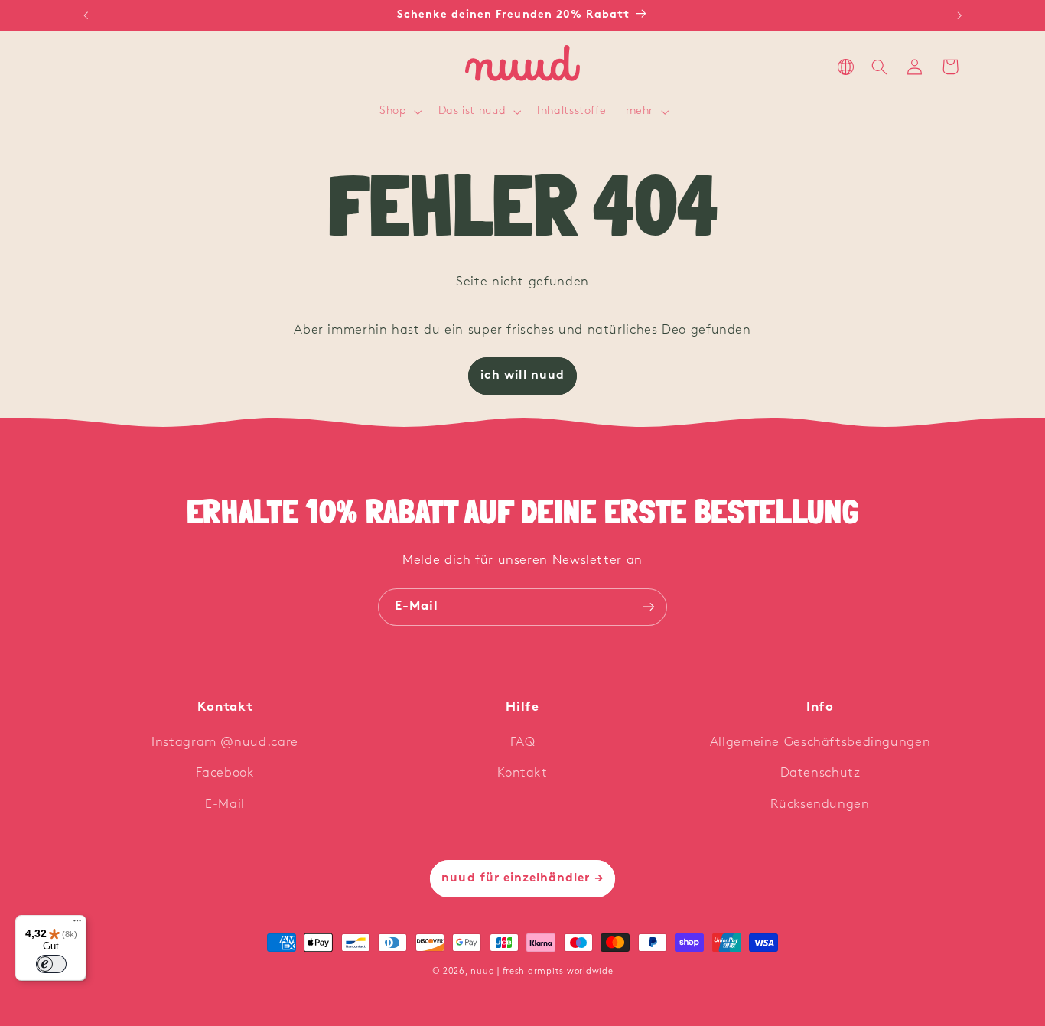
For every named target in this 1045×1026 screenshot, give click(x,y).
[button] (399, 112)
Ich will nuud (522, 376)
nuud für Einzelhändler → (522, 878)
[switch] (51, 964)
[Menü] (77, 924)
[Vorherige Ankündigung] (86, 15)
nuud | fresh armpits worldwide (541, 971)
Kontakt (522, 773)
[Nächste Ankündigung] (959, 15)
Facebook (224, 773)
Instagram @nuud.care (224, 742)
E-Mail (225, 804)
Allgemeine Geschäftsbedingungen (820, 742)
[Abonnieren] (648, 607)
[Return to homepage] (522, 67)
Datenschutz (820, 773)
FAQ (523, 742)
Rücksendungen (819, 804)
